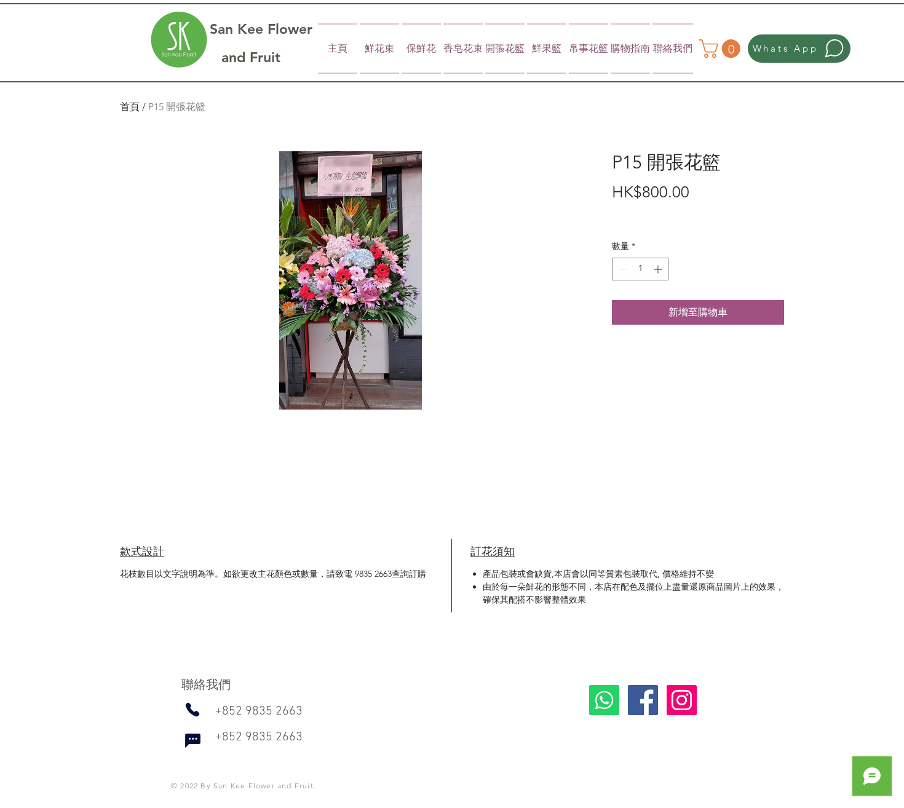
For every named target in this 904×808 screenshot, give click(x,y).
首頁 (130, 107)
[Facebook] (643, 700)
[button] (722, 48)
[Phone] (192, 709)
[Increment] (659, 269)
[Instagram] (682, 700)
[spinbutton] (640, 269)
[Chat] (192, 740)
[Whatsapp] (604, 700)
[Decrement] (621, 269)
